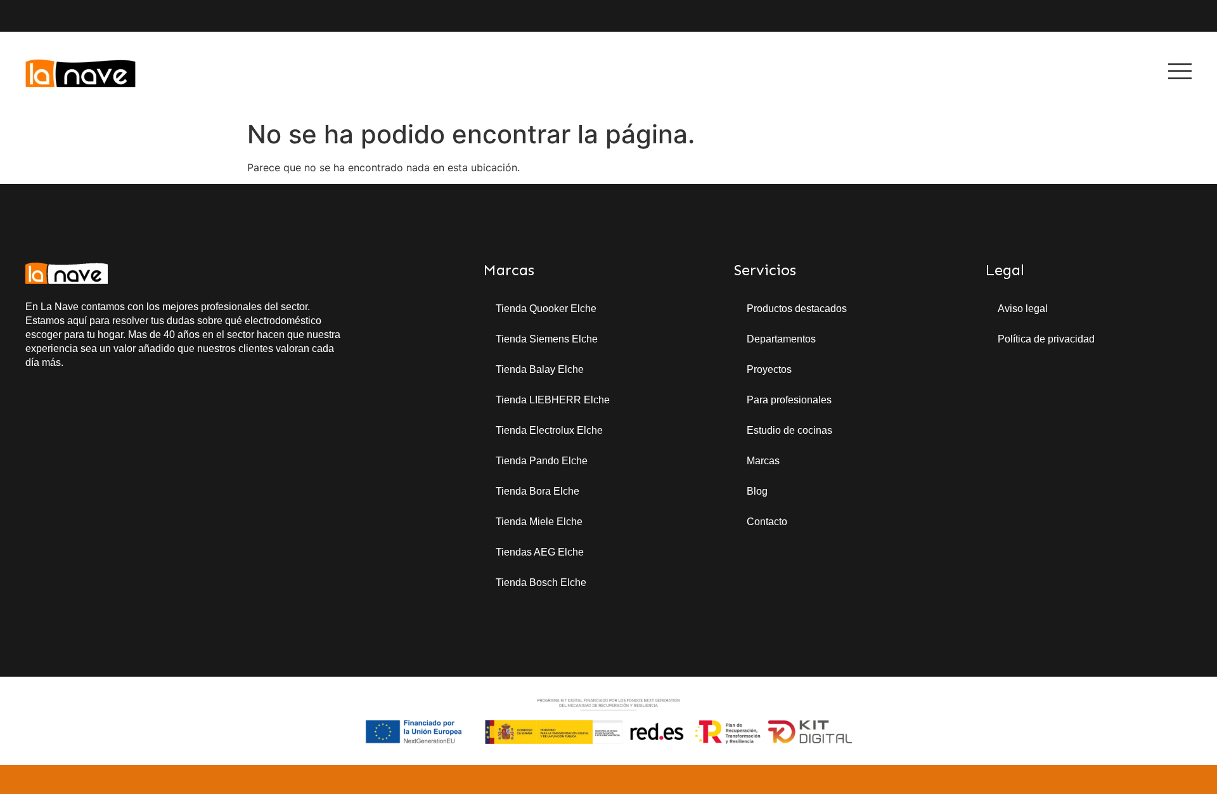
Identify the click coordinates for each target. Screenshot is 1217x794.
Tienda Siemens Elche (547, 339)
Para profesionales (789, 399)
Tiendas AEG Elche (540, 552)
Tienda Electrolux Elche (549, 430)
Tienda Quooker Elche (546, 308)
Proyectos (769, 369)
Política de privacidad (1046, 339)
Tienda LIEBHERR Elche (553, 399)
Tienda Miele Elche (539, 521)
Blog (757, 491)
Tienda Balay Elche (540, 369)
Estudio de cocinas (789, 430)
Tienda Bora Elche (537, 491)
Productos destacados (797, 308)
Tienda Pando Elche (542, 460)
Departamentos (781, 339)
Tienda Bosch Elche (541, 582)
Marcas (763, 460)
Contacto (767, 521)
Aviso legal (1023, 308)
